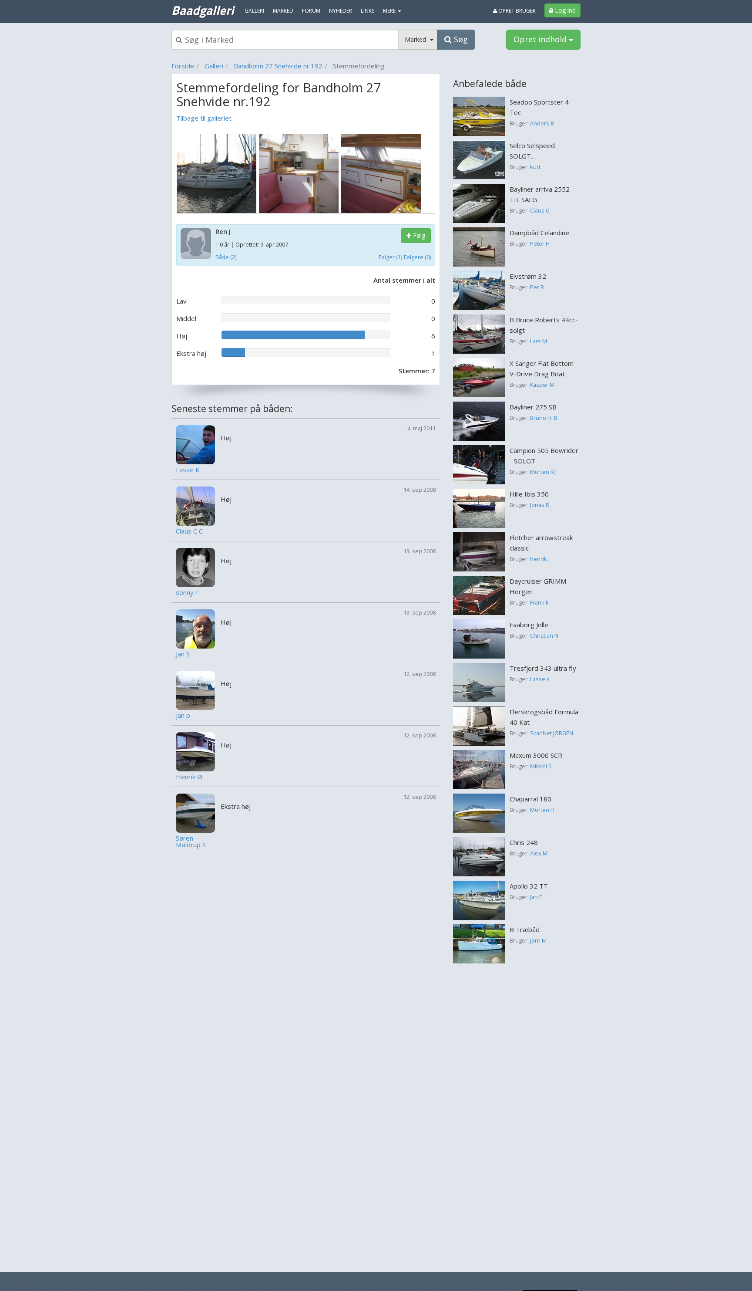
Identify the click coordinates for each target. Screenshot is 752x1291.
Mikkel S (541, 766)
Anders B (542, 123)
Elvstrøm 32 (528, 276)
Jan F (536, 897)
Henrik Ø (189, 777)
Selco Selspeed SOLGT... (532, 150)
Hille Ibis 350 (529, 494)
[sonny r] (195, 566)
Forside (182, 65)
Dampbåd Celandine (539, 232)
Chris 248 (524, 842)
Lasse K (188, 469)
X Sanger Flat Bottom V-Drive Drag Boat (542, 368)
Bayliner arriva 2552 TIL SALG (540, 194)
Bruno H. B (543, 418)
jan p (183, 715)
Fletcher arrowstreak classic (541, 542)
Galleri (214, 65)
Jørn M (538, 940)
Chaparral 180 (530, 798)
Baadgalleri (202, 10)
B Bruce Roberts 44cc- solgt (544, 325)
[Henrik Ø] (195, 751)
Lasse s (540, 679)
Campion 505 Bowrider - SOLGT (544, 455)
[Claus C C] (195, 505)
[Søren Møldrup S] (195, 812)
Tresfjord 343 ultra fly (543, 668)
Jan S (183, 654)
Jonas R (539, 505)
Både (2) (225, 257)
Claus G (540, 210)
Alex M (538, 853)
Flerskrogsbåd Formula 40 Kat (544, 717)
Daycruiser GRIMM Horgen (538, 586)
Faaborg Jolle (529, 624)
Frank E (539, 602)
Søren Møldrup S (191, 841)
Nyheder (340, 10)
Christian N (544, 635)
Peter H (540, 243)
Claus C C (189, 531)
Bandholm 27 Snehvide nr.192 (278, 65)
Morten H (542, 810)
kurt (535, 167)
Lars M (538, 341)
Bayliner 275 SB (533, 406)
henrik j (540, 559)
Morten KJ (542, 472)
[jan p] (195, 689)
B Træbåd (525, 929)
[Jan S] (195, 628)
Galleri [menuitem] (254, 10)
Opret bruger (516, 10)
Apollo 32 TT (529, 886)
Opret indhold (541, 39)
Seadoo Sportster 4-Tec (540, 107)
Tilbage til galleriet (204, 118)
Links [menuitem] (367, 10)
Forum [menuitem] (311, 10)
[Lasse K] (195, 443)
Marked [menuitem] (283, 10)
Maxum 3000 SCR (536, 755)
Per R (537, 287)
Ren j (223, 231)
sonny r (187, 592)
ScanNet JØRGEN (551, 733)
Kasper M (542, 385)
